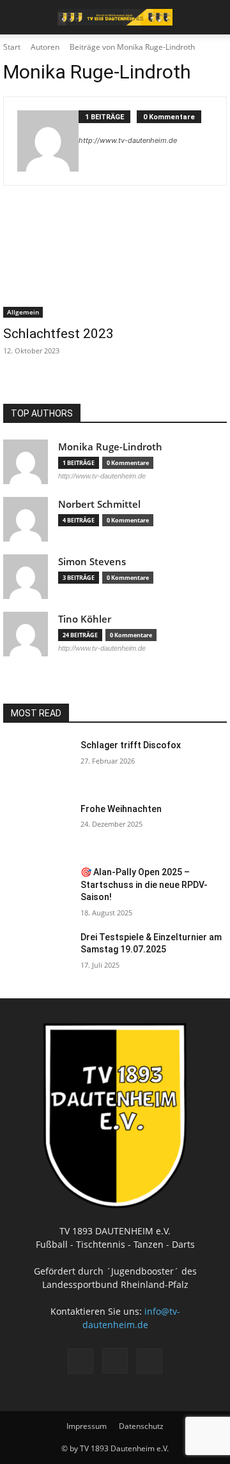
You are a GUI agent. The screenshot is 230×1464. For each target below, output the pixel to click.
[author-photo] (48, 141)
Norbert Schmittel (99, 504)
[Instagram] (115, 1360)
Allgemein (23, 311)
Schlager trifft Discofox (130, 745)
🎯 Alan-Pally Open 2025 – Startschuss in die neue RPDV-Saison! (144, 884)
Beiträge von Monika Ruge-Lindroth (132, 46)
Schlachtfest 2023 (58, 333)
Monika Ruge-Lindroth (110, 447)
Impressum (86, 1426)
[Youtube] (149, 1361)
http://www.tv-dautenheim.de (128, 140)
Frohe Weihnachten (121, 809)
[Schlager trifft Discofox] (36, 763)
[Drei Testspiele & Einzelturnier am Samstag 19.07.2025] (36, 955)
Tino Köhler (84, 619)
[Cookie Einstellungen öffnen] (23, 1447)
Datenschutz (141, 1426)
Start (11, 46)
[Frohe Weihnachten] (36, 826)
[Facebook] (80, 1361)
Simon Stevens (92, 562)
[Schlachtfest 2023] (115, 262)
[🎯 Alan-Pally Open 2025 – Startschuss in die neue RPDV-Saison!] (36, 889)
